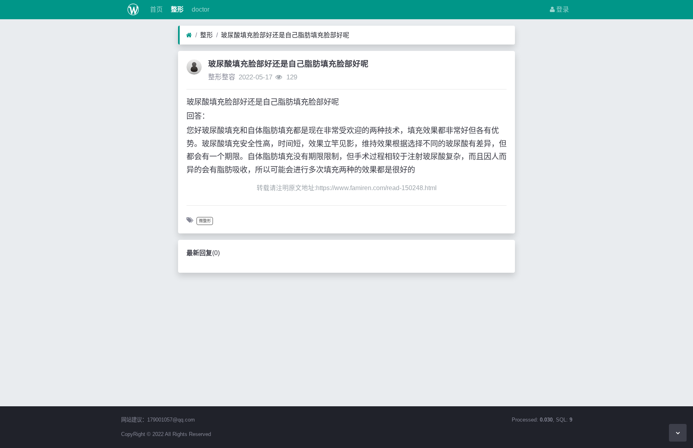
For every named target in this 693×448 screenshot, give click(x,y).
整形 (176, 9)
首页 (155, 9)
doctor (199, 9)
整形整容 (221, 77)
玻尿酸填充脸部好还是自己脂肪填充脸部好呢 (285, 35)
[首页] (189, 35)
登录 (562, 9)
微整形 (205, 221)
